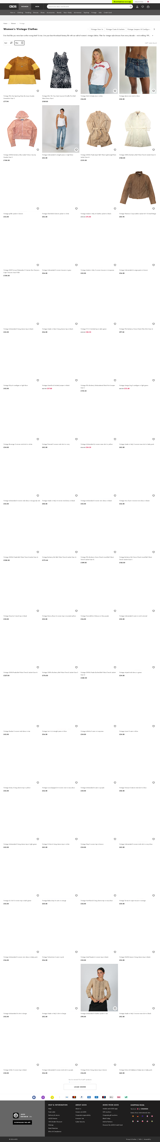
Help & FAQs (139, 2)
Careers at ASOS (81, 1112)
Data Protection (53, 1128)
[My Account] (137, 6)
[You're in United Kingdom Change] (148, 1)
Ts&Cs (140, 1139)
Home (5, 23)
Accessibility (147, 1139)
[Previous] (88, 29)
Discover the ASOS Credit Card (113, 1125)
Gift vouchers (107, 1112)
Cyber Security (80, 1122)
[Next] (154, 29)
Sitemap (50, 1125)
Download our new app (122, 2)
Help (49, 1109)
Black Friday (106, 1118)
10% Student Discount (55, 1122)
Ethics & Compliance (54, 1131)
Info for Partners (108, 1122)
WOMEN (24, 7)
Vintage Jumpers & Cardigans (138, 29)
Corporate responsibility (83, 1115)
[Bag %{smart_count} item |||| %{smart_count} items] (148, 6)
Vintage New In (97, 29)
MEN (37, 7)
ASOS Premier (52, 1118)
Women (13, 23)
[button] (133, 1116)
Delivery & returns (54, 1115)
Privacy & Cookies (131, 1139)
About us (78, 1109)
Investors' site (80, 1118)
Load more (80, 1087)
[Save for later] (37, 90)
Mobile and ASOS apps (110, 1109)
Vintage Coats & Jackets (115, 29)
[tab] (12, 12)
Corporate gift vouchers (110, 1115)
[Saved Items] (142, 6)
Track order (51, 1112)
